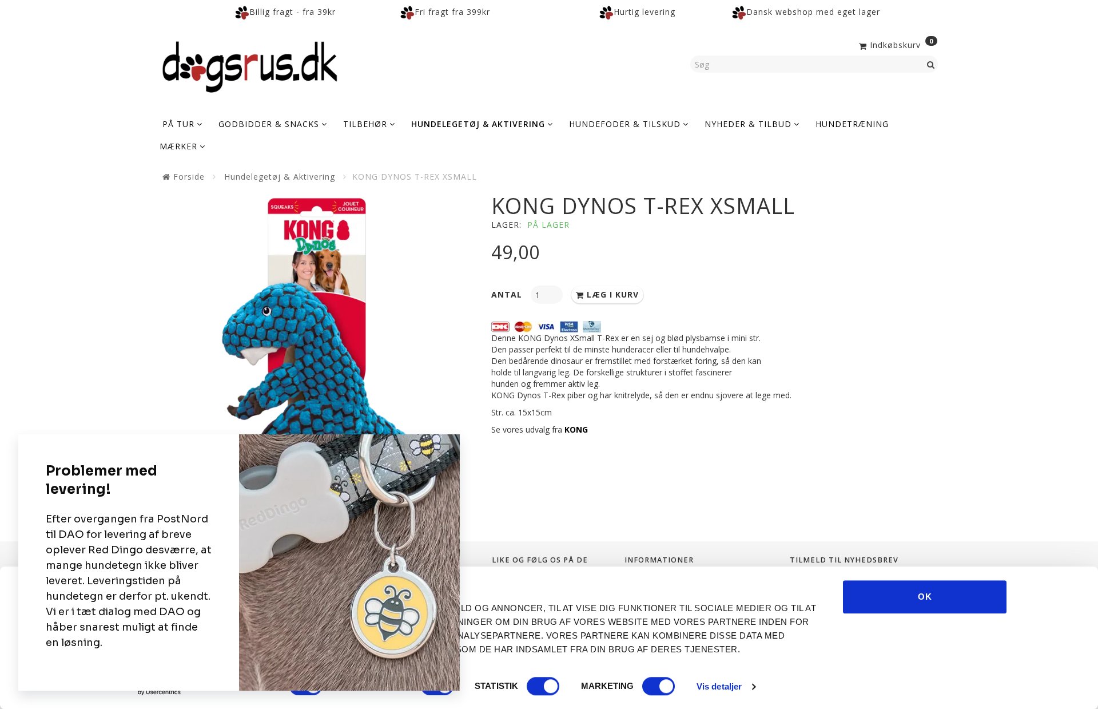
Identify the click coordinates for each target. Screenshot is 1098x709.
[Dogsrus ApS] (250, 65)
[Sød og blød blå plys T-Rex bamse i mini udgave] (317, 350)
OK (925, 596)
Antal (508, 294)
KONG (576, 429)
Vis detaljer (719, 686)
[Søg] (931, 64)
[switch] (543, 686)
